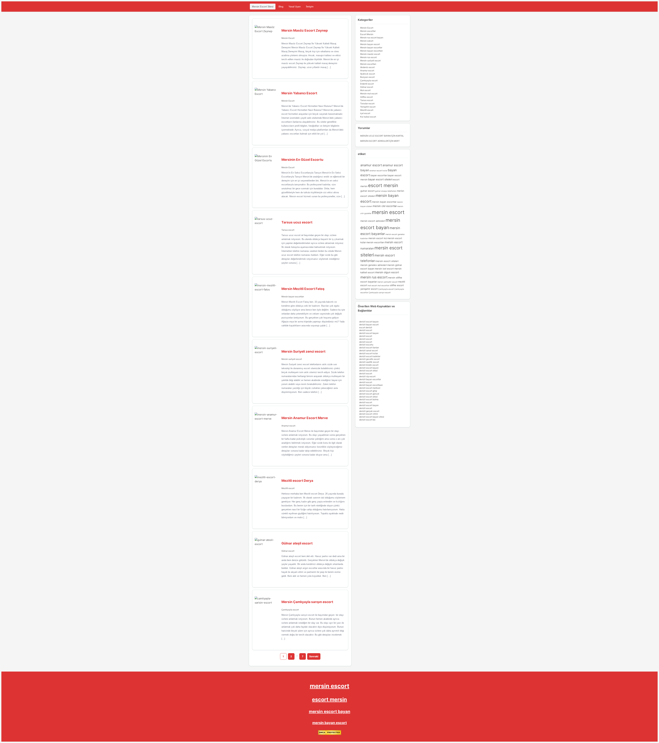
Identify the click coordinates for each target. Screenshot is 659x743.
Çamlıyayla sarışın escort (380, 292)
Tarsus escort (287, 230)
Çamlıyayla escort (290, 609)
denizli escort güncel (369, 393)
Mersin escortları (368, 64)
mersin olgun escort (387, 272)
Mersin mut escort (368, 93)
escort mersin (383, 185)
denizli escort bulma (368, 399)
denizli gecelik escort (369, 359)
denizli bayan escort (369, 324)
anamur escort (371, 165)
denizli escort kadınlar (369, 356)
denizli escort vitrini (368, 414)
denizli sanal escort (368, 350)
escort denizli (365, 327)
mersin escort (388, 212)
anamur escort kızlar (378, 171)
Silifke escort (366, 97)
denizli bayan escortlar (370, 379)
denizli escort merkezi (369, 388)
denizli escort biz (367, 419)
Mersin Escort (287, 38)
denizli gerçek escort (369, 411)
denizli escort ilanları (369, 347)
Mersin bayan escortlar (371, 47)
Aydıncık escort (367, 73)
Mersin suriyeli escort (291, 359)
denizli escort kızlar (368, 353)
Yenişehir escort (367, 106)
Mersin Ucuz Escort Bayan (375, 135)
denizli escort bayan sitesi (371, 416)
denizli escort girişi (368, 391)
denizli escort (365, 330)
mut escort (372, 285)
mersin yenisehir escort (387, 282)
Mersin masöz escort (370, 54)
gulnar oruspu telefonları (385, 191)
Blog (281, 6)
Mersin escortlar (368, 31)
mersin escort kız (377, 238)
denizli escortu (366, 344)
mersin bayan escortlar (384, 201)
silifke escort (397, 285)
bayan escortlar (379, 175)
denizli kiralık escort (368, 365)
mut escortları (384, 285)
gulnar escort (367, 190)
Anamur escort (288, 425)
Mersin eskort (366, 41)
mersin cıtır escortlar (385, 206)
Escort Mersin (366, 34)
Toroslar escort (367, 103)
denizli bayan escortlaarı (371, 385)
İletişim (310, 6)
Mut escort (365, 90)
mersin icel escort (384, 268)
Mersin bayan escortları (292, 296)
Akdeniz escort (367, 67)
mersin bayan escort (329, 723)
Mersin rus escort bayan (371, 37)
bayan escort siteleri (380, 179)
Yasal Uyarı (294, 6)
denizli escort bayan (369, 321)
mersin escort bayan (329, 711)
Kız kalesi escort (368, 116)
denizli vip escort (367, 376)
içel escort (365, 113)
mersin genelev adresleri (373, 265)
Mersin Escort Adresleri (374, 141)
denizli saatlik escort (369, 362)
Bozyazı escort (367, 77)
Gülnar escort (287, 551)
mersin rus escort (374, 277)
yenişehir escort (369, 289)
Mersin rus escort (368, 57)
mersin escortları (375, 242)
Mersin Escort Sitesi (262, 6)
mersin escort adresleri (372, 220)
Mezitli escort (287, 488)
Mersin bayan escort (370, 44)
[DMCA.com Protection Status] (329, 734)
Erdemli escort (367, 83)
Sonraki (313, 656)
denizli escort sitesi (368, 370)
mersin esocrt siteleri (387, 261)
